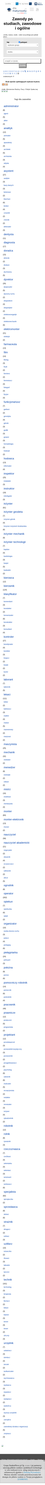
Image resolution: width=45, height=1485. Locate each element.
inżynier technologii (15, 541)
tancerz (6, 1272)
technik (8, 1279)
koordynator (8, 644)
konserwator (8, 615)
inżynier (8, 503)
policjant (7, 960)
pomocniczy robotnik (15, 982)
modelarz (7, 797)
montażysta (8, 804)
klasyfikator (10, 594)
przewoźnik (8, 1056)
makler (6, 716)
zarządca (7, 1420)
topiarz (6, 1315)
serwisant (7, 1177)
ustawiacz (7, 1350)
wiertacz (7, 1357)
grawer (6, 437)
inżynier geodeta (13, 511)
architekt (7, 149)
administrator (11, 106)
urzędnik (8, 1343)
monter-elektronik (14, 819)
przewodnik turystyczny (13, 1049)
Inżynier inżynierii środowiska (15, 526)
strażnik (8, 1221)
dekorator (7, 227)
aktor (6, 120)
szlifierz (8, 1243)
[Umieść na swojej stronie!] (6, 85)
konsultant (8, 629)
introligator (8, 496)
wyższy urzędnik (10, 1413)
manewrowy (8, 729)
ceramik (7, 213)
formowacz (8, 380)
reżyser (6, 1111)
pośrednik (7, 997)
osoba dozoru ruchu (11, 931)
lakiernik (7, 687)
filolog (6, 360)
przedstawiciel (9, 1042)
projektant (9, 1034)
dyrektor (8, 279)
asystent (8, 170)
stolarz (6, 1214)
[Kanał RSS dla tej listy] (3, 85)
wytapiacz (7, 1399)
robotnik (8, 1125)
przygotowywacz (10, 1063)
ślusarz (6, 1258)
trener (6, 1322)
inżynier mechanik (14, 533)
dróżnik (6, 258)
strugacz (7, 1229)
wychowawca (9, 1378)
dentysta (9, 234)
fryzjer (6, 394)
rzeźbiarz (7, 1156)
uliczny (6, 1335)
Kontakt (33, 1459)
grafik (6, 430)
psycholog (8, 1070)
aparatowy (8, 142)
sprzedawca (10, 1206)
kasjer (6, 563)
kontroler (9, 636)
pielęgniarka (10, 952)
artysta (6, 163)
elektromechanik (10, 321)
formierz (7, 373)
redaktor (7, 1097)
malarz (6, 723)
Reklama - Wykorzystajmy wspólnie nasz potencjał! (15, 1459)
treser (6, 1329)
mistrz (7, 789)
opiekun (8, 901)
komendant (8, 601)
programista (8, 1027)
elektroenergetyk (10, 314)
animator (7, 136)
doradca (8, 250)
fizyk (5, 367)
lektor (6, 702)
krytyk (6, 665)
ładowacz (7, 709)
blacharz (7, 199)
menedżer (9, 767)
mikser (6, 782)
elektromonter (12, 329)
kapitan (6, 549)
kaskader (7, 570)
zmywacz (7, 1433)
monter (8, 811)
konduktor (7, 608)
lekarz (7, 694)
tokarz (6, 1308)
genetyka (7, 416)
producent (7, 1020)
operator (8, 893)
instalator (7, 481)
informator (7, 466)
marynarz (7, 736)
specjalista (10, 1191)
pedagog (7, 945)
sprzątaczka (8, 1199)
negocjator (8, 850)
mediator (7, 760)
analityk (8, 128)
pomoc (6, 975)
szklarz (6, 1236)
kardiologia (8, 556)
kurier (6, 672)
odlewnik (7, 871)
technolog (7, 1287)
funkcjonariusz (12, 401)
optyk (6, 916)
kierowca (9, 577)
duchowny (8, 272)
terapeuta (7, 1294)
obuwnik (7, 857)
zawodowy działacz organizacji (16, 1427)
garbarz (7, 409)
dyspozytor (8, 287)
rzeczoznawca (12, 1149)
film (6, 352)
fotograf (7, 387)
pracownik (9, 1004)
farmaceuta (10, 344)
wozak (6, 1364)
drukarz (7, 265)
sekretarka (8, 1163)
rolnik (7, 1133)
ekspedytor (8, 308)
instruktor (9, 488)
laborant (8, 679)
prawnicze (9, 1012)
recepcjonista (9, 1090)
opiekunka (8, 909)
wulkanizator (9, 1371)
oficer (6, 878)
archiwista (8, 156)
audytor (7, 178)
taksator (7, 1265)
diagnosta (9, 242)
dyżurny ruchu (9, 294)
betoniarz (7, 192)
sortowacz (8, 1184)
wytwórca (7, 1406)
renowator (7, 1104)
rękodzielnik (8, 1118)
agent (6, 114)
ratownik (7, 1077)
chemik (6, 220)
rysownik (7, 1141)
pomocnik (7, 990)
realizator (7, 1084)
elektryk (7, 337)
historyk (7, 451)
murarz (6, 827)
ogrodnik (9, 885)
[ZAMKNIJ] (23, 1479)
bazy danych (9, 185)
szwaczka (7, 1251)
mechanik (9, 752)
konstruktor (8, 622)
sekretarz (7, 1170)
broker (6, 206)
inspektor (9, 473)
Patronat (40, 1459)
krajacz (6, 658)
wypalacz (7, 1392)
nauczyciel (10, 834)
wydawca (7, 1385)
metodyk (7, 775)
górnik (6, 423)
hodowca (9, 458)
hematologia (8, 444)
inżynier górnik (9, 519)
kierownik (9, 585)
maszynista (10, 744)
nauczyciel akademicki (16, 842)
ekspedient (8, 301)
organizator (10, 923)
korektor (7, 651)
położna (8, 967)
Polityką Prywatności (32, 1472)
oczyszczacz (9, 864)
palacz (6, 938)
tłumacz (7, 1301)
